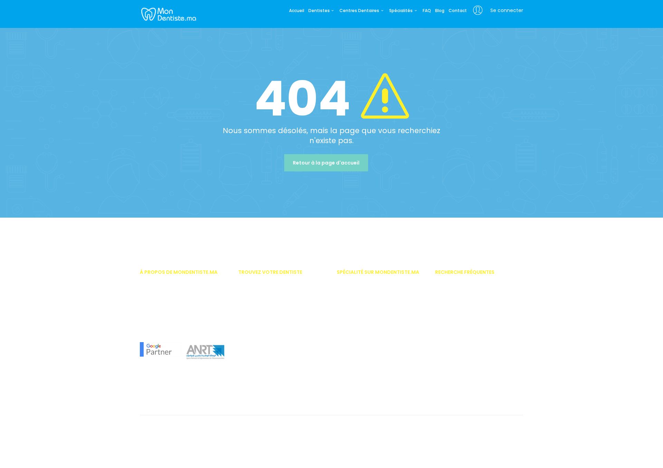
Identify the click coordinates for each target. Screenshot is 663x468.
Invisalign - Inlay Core (458, 306)
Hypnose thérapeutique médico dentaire (379, 367)
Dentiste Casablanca (261, 285)
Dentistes (319, 10)
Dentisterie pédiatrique (360, 326)
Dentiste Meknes (254, 357)
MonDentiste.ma (168, 13)
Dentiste (345, 316)
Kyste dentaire (450, 387)
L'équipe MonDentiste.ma (166, 316)
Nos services (153, 295)
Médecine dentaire (356, 387)
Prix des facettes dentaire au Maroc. (472, 285)
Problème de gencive (457, 377)
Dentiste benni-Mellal (260, 377)
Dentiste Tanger (254, 326)
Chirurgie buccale (356, 295)
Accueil (296, 10)
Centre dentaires (452, 357)
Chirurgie (346, 285)
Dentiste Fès (250, 346)
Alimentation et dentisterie (462, 397)
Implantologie (351, 377)
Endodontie (349, 336)
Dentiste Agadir (254, 316)
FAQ (427, 10)
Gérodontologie (353, 357)
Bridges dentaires (453, 346)
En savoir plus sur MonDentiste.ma (176, 306)
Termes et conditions (162, 428)
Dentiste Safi (251, 367)
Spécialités (401, 10)
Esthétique (347, 346)
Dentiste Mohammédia (262, 336)
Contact (458, 10)
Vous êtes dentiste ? (161, 285)
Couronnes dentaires (457, 367)
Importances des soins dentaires (470, 316)
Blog (439, 10)
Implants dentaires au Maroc (466, 336)
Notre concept (154, 326)
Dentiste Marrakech (258, 306)
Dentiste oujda (253, 387)
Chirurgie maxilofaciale (361, 306)
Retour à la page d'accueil (326, 162)
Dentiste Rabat (253, 295)
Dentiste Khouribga (258, 397)
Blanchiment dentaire (458, 326)
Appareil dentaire (453, 295)
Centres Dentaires (359, 10)
